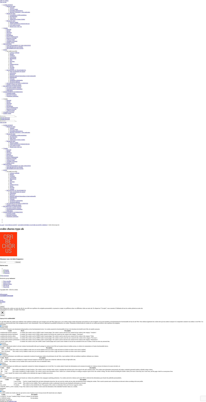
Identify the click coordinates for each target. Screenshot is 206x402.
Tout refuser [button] (22, 309)
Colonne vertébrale (14, 52)
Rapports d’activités (11, 38)
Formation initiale (10, 93)
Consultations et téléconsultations (18, 15)
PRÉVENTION (7, 44)
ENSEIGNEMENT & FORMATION (13, 92)
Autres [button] (1, 389)
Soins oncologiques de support (17, 71)
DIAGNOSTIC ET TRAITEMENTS (16, 70)
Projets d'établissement (12, 107)
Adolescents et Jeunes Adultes (17, 19)
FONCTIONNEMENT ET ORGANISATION (18, 45)
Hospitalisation (13, 16)
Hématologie (13, 58)
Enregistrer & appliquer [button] (6, 399)
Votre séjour (13, 18)
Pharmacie (12, 74)
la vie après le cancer (15, 25)
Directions (9, 32)
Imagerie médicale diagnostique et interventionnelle (23, 76)
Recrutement (9, 35)
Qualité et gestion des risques (13, 84)
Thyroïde (12, 67)
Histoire (8, 31)
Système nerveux (14, 64)
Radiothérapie (13, 77)
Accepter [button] (16, 309)
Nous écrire (6, 287)
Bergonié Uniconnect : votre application (20, 12)
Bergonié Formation (11, 94)
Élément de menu (10, 6)
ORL (11, 60)
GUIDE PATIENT (8, 5)
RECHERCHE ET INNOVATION (12, 86)
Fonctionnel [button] (3, 343)
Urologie (12, 68)
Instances (8, 34)
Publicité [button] (2, 375)
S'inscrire (18, 262)
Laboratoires (13, 73)
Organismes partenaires (12, 96)
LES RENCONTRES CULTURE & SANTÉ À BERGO (32, 225)
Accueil (2, 225)
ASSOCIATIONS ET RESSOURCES (20, 23)
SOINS (5, 50)
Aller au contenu (4, 0)
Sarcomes (12, 61)
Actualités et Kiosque (11, 41)
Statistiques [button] (3, 363)
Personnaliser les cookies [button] (6, 309)
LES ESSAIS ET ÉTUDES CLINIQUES (17, 83)
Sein (11, 63)
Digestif (12, 54)
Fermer (2, 306)
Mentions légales (7, 284)
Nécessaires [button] (3, 324)
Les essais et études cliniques (13, 87)
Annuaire (12, 7)
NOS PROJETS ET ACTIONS (14, 47)
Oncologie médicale (15, 81)
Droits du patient (14, 22)
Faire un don (3, 2)
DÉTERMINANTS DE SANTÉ (14, 48)
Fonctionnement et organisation (14, 89)
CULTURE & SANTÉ (11, 225)
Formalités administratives (16, 10)
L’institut (5, 28)
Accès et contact (14, 9)
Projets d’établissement (12, 36)
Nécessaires (5, 326)
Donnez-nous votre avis (16, 26)
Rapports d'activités (11, 109)
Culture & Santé (10, 39)
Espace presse (6, 282)
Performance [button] (3, 353)
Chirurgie (12, 78)
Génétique (12, 55)
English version (10, 42)
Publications (9, 90)
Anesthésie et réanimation (16, 80)
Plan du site (6, 285)
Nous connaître (7, 281)
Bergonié (8, 29)
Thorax (11, 65)
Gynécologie (13, 57)
